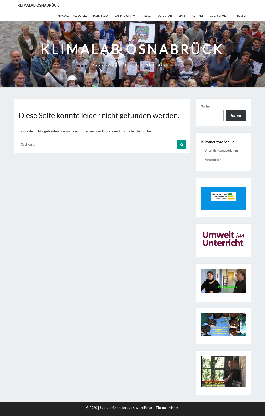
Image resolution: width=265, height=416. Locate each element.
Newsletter (213, 160)
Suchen (206, 106)
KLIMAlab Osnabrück (38, 5)
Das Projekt (123, 15)
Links (182, 15)
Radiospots (165, 15)
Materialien (100, 15)
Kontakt (197, 15)
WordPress (144, 407)
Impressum (240, 15)
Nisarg (174, 407)
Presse (146, 15)
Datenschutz (218, 15)
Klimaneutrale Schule (72, 15)
